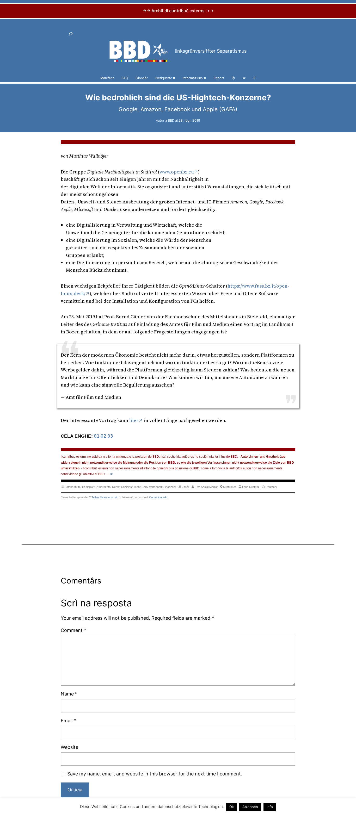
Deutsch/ (271, 486)
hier (134, 420)
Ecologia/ (88, 486)
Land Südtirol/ (250, 486)
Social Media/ (209, 486)
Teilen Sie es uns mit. (104, 497)
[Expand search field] (71, 34)
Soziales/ (127, 486)
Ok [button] (231, 807)
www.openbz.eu (176, 172)
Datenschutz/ (72, 486)
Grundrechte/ (102, 486)
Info (270, 807)
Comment (73, 630)
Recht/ (116, 486)
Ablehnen (250, 807)
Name (69, 694)
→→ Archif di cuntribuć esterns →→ (178, 10)
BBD (171, 120)
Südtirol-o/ (229, 486)
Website (69, 747)
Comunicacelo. (158, 497)
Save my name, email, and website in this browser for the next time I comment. (154, 773)
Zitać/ (185, 486)
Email (68, 720)
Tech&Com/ (140, 486)
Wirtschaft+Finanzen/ (162, 486)
